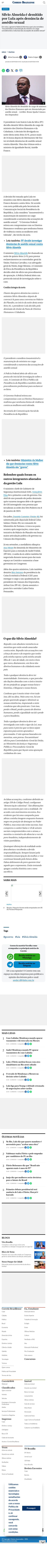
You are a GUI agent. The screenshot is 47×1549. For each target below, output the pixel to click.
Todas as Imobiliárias (30, 1424)
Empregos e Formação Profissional (9, 1403)
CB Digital (5, 1430)
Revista (26, 1475)
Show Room (28, 1408)
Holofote (4, 1355)
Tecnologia (5, 1359)
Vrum (4, 1447)
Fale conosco (28, 1355)
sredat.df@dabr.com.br (23, 980)
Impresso (6, 1419)
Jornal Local (28, 1456)
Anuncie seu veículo (8, 1454)
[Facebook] (7, 71)
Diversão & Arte (7, 1335)
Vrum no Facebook (7, 1474)
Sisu (25, 1343)
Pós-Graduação (29, 1351)
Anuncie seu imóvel (30, 1388)
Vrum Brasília (28, 1464)
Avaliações (5, 1462)
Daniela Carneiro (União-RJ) (26, 516)
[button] (19, 1532)
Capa (3, 1311)
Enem (26, 1327)
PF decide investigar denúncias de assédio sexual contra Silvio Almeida (24, 244)
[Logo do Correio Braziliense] (23, 2)
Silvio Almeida (21, 253)
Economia (5, 1327)
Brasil (3, 1323)
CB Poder (27, 1460)
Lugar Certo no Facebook (32, 1420)
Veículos (4, 1398)
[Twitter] (12, 71)
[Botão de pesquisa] (44, 2)
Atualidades (28, 1479)
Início (4, 52)
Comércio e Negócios (8, 1415)
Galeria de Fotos (29, 1416)
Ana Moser (8, 548)
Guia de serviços (29, 1404)
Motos (4, 1470)
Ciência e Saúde (7, 1347)
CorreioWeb (8, 1381)
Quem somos (6, 1367)
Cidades (4, 1315)
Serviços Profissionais (8, 1411)
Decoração (27, 1412)
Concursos (29, 1359)
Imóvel (27, 1381)
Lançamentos (28, 1396)
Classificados (8, 1387)
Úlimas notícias (29, 1400)
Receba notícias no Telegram (27, 964)
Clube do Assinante (8, 1437)
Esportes (4, 1339)
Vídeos (4, 1466)
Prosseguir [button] (31, 1508)
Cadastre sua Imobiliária (32, 1428)
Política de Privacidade (9, 1371)
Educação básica (29, 1311)
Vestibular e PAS (29, 1339)
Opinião (4, 1351)
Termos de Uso (6, 1375)
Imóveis (4, 1394)
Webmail (4, 1384)
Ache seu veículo (7, 1450)
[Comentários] (21, 71)
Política (11, 52)
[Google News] (16, 71)
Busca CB (5, 1434)
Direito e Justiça (7, 1343)
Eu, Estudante (31, 1309)
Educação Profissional (31, 1347)
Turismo (4, 1363)
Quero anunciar (6, 1390)
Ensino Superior (29, 1315)
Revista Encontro (33, 1468)
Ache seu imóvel (29, 1384)
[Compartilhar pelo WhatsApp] (31, 1044)
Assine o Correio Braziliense (10, 1441)
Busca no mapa (29, 1392)
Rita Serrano (17, 572)
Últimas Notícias (29, 1331)
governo (9, 936)
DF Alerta (27, 1453)
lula (18, 936)
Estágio (26, 1323)
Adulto (4, 1407)
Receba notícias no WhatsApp (27, 956)
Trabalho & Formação (31, 1319)
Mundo (4, 1331)
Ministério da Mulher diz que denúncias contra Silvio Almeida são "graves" (24, 464)
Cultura (26, 1335)
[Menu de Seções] (3, 2)
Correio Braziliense (11, 1309)
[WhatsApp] (3, 71)
